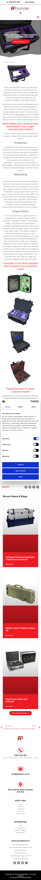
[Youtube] (22, 862)
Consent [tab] (7, 407)
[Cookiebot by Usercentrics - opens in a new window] (30, 401)
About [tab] (34, 407)
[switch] (36, 444)
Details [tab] (20, 407)
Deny (20, 477)
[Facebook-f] (18, 862)
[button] (20, 12)
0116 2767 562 (20, 755)
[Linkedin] (14, 862)
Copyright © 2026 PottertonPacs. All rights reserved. (20, 875)
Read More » (10, 564)
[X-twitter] (26, 862)
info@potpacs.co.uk (20, 774)
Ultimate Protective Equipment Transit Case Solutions (20, 558)
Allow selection (20, 471)
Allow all (20, 464)
